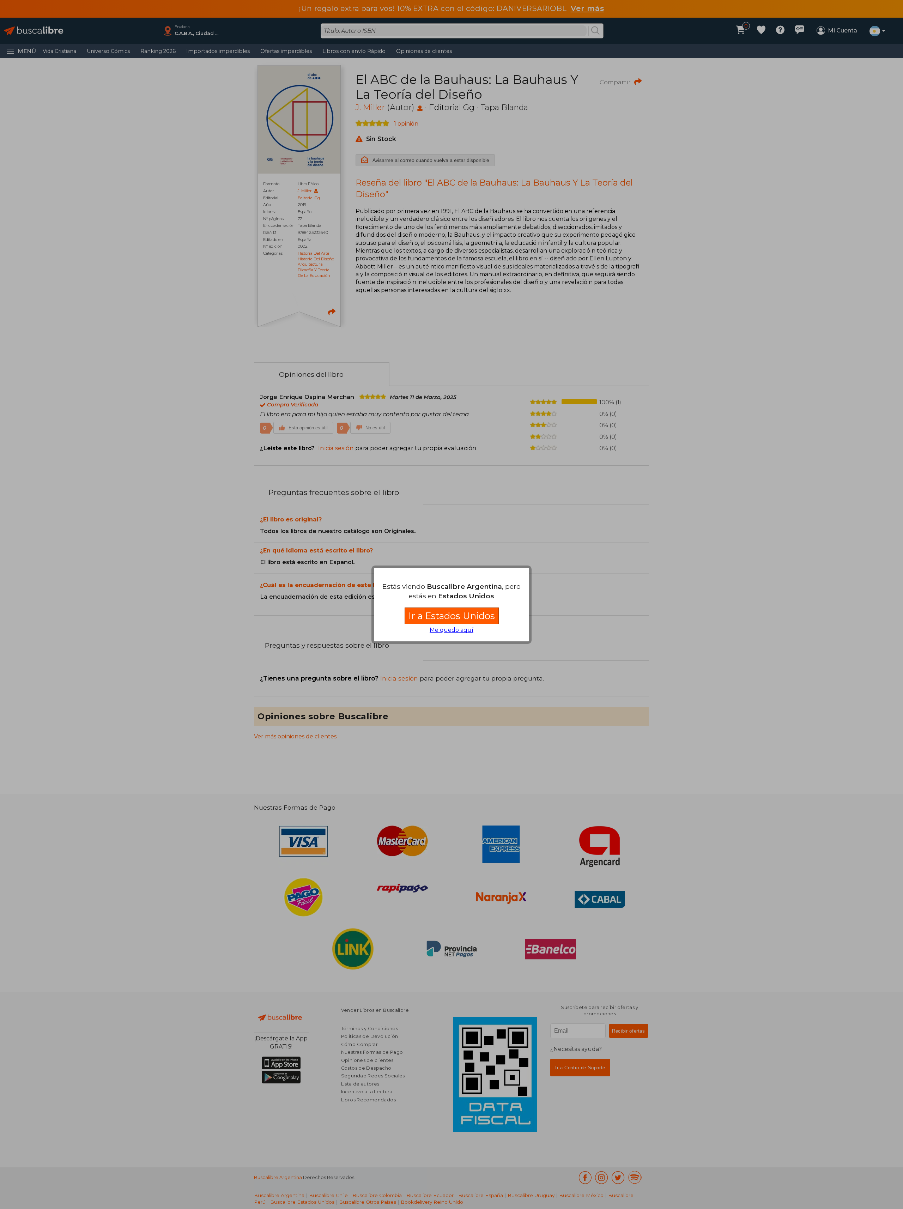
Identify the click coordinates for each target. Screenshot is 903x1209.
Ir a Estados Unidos (451, 615)
